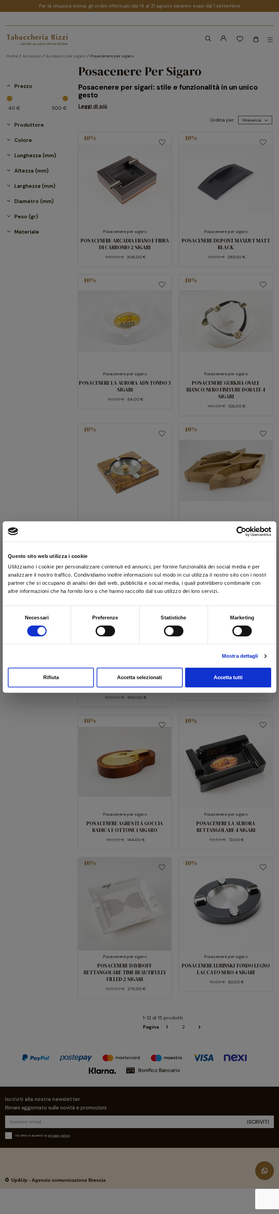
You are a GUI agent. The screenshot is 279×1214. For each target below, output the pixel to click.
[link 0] (241, 531)
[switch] (105, 631)
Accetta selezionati (139, 677)
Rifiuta (51, 677)
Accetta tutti (228, 677)
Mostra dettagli (240, 656)
